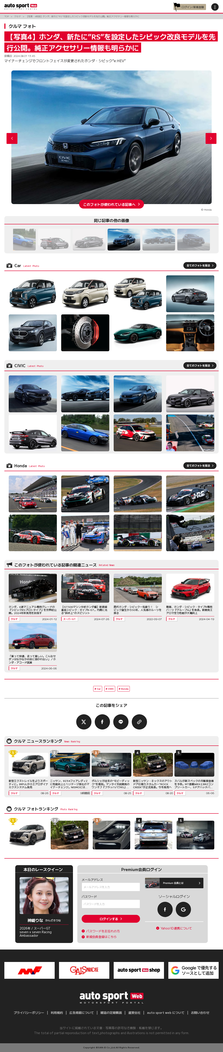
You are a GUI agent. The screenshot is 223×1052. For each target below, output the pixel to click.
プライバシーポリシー (29, 1012)
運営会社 (134, 1012)
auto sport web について (165, 1012)
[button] (211, 138)
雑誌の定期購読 (111, 1012)
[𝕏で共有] (83, 722)
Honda (124, 688)
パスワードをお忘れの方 (103, 931)
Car (99, 688)
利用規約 (57, 1012)
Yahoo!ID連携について (176, 928)
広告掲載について (81, 1012)
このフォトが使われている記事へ (109, 204)
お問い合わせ (200, 1012)
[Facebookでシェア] (102, 722)
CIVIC (111, 688)
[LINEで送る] (120, 722)
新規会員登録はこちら (101, 937)
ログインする (109, 919)
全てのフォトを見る (198, 265)
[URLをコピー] (139, 722)
